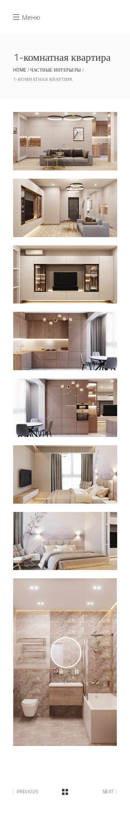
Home (19, 70)
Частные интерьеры (55, 70)
